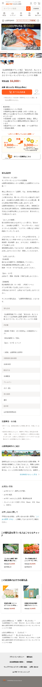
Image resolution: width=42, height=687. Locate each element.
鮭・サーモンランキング (23, 635)
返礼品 (4, 15)
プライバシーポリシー (17, 657)
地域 (21, 15)
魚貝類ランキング (7, 635)
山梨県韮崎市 (9, 20)
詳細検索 (36, 8)
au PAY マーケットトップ (21, 672)
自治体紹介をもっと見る (28, 474)
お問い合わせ (34, 667)
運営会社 (29, 657)
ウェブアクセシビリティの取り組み (15, 667)
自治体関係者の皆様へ (17, 662)
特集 (29, 15)
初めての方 (38, 15)
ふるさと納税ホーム (8, 620)
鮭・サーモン (29, 620)
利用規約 (29, 662)
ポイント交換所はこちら (22, 156)
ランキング (12, 15)
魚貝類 (20, 620)
